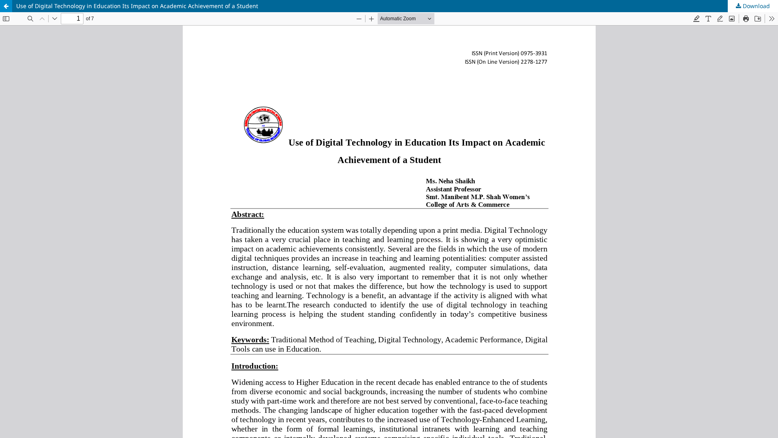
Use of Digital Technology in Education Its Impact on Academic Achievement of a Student (137, 6)
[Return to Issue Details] (6, 6)
